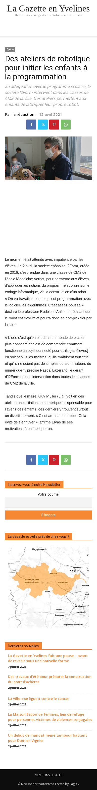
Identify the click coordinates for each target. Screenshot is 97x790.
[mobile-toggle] (8, 29)
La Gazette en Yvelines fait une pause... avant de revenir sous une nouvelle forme (48, 658)
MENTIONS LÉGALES (48, 775)
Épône (10, 49)
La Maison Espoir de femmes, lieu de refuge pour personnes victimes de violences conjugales (50, 717)
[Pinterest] (54, 125)
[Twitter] (43, 125)
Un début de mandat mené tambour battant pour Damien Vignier (47, 738)
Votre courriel (48, 494)
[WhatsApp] (66, 125)
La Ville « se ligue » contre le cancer (38, 698)
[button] (90, 29)
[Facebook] (31, 125)
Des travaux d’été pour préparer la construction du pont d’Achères (50, 679)
